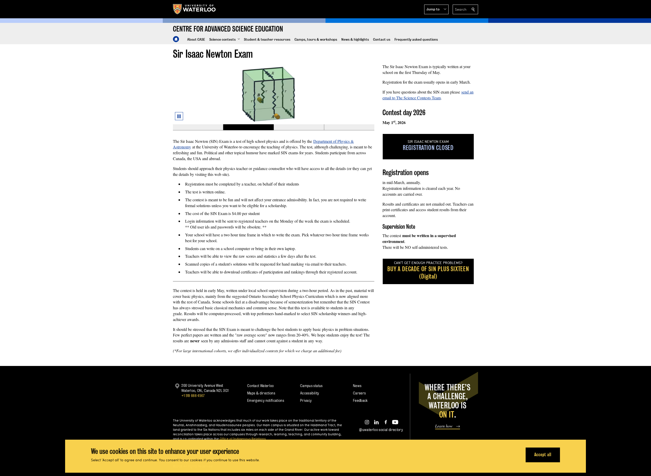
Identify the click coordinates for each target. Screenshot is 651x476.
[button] (436, 9)
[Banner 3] (299, 127)
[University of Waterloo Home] (194, 9)
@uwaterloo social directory (381, 429)
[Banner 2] (248, 127)
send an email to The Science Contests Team (428, 94)
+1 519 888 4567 (193, 395)
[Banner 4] (349, 127)
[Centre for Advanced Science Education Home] (176, 39)
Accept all (542, 454)
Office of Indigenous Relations (243, 439)
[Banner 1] (198, 127)
